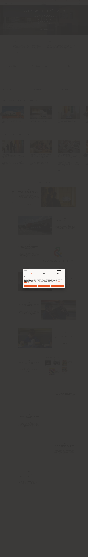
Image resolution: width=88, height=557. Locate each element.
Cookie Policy (26, 282)
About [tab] (58, 273)
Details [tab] (44, 273)
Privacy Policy (58, 281)
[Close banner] (63, 270)
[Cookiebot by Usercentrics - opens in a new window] (57, 270)
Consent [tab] (30, 273)
